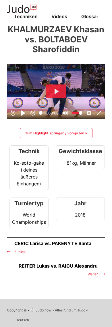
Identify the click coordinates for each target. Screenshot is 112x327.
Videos (59, 16)
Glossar (89, 16)
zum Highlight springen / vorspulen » (56, 133)
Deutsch (22, 320)
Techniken (26, 16)
